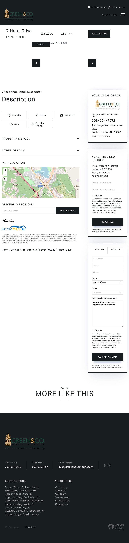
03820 (51, 249)
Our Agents (106, 136)
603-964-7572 (103, 120)
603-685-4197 (40, 467)
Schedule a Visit (115, 250)
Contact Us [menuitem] (61, 504)
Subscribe (107, 221)
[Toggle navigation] (123, 14)
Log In (114, 15)
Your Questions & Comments (104, 298)
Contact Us (96, 136)
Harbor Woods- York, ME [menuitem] (18, 494)
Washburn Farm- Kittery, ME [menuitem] (20, 490)
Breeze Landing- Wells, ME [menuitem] (19, 504)
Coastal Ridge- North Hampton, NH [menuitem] (24, 500)
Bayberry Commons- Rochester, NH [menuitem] (25, 511)
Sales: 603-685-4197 (117, 7)
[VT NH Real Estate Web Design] (116, 527)
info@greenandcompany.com (76, 467)
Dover (42, 249)
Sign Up (104, 15)
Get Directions (67, 210)
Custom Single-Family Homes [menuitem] (22, 514)
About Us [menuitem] (60, 490)
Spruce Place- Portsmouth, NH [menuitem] (22, 487)
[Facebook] (105, 465)
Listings (15, 249)
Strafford (32, 249)
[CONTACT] (99, 34)
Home (5, 249)
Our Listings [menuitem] (61, 487)
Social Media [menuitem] (62, 500)
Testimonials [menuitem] (62, 497)
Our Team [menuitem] (60, 494)
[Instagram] (109, 465)
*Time (94, 288)
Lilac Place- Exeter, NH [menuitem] (17, 507)
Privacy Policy (110, 212)
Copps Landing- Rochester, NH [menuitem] (22, 497)
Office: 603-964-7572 (98, 7)
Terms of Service (113, 367)
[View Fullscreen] (5, 179)
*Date (94, 278)
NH (23, 249)
